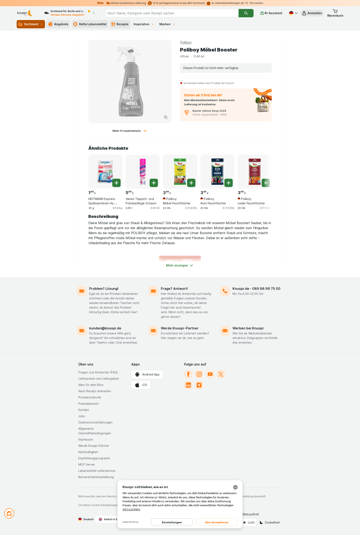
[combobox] (172, 13)
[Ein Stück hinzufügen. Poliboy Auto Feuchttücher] (228, 183)
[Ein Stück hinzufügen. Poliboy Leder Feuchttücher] (266, 183)
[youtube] (210, 374)
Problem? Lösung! (104, 288)
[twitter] (221, 374)
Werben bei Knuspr (248, 328)
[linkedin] (188, 385)
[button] (312, 13)
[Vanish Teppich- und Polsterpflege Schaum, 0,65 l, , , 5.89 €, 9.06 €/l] (143, 172)
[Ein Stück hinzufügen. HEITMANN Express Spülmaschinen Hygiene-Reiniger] (116, 183)
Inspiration (141, 24)
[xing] (199, 385)
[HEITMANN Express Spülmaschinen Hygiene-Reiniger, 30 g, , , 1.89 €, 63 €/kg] (105, 172)
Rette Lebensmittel (92, 24)
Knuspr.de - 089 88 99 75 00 (256, 288)
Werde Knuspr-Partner (180, 328)
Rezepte (122, 24)
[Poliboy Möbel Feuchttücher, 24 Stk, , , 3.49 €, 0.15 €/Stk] (180, 172)
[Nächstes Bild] (263, 170)
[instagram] (199, 374)
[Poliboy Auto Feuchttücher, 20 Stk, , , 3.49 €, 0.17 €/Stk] (217, 172)
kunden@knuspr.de (105, 328)
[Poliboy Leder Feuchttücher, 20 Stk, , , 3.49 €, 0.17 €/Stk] (255, 172)
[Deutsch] (293, 13)
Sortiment (31, 24)
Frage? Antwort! (174, 288)
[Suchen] (246, 13)
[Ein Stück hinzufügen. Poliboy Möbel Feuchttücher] (191, 183)
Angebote (61, 24)
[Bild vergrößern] (165, 117)
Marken (165, 24)
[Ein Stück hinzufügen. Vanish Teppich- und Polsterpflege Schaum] (154, 183)
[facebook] (188, 374)
